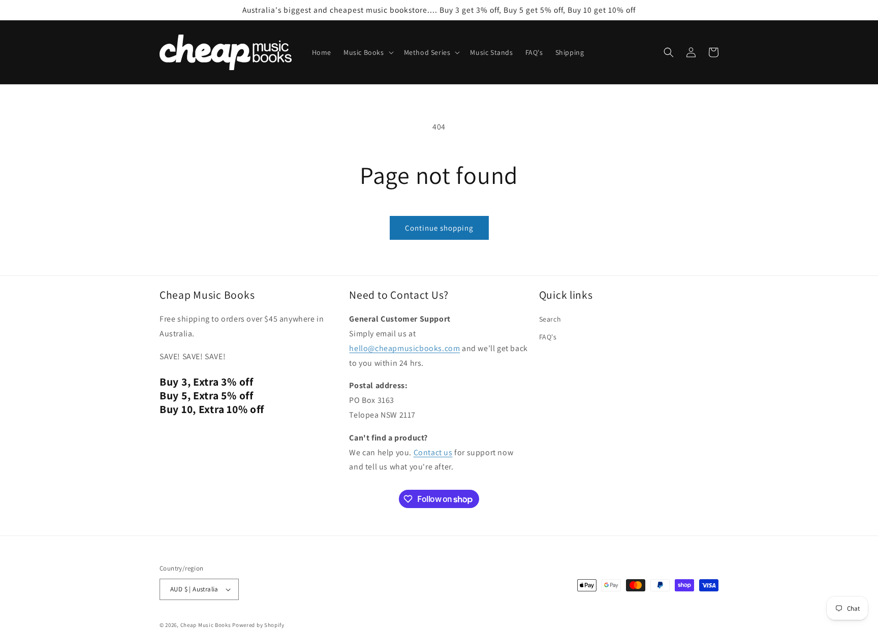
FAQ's (548, 336)
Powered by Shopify (258, 624)
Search (550, 319)
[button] (367, 52)
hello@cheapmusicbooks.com (404, 348)
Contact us (433, 452)
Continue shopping (439, 228)
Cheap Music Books (205, 624)
